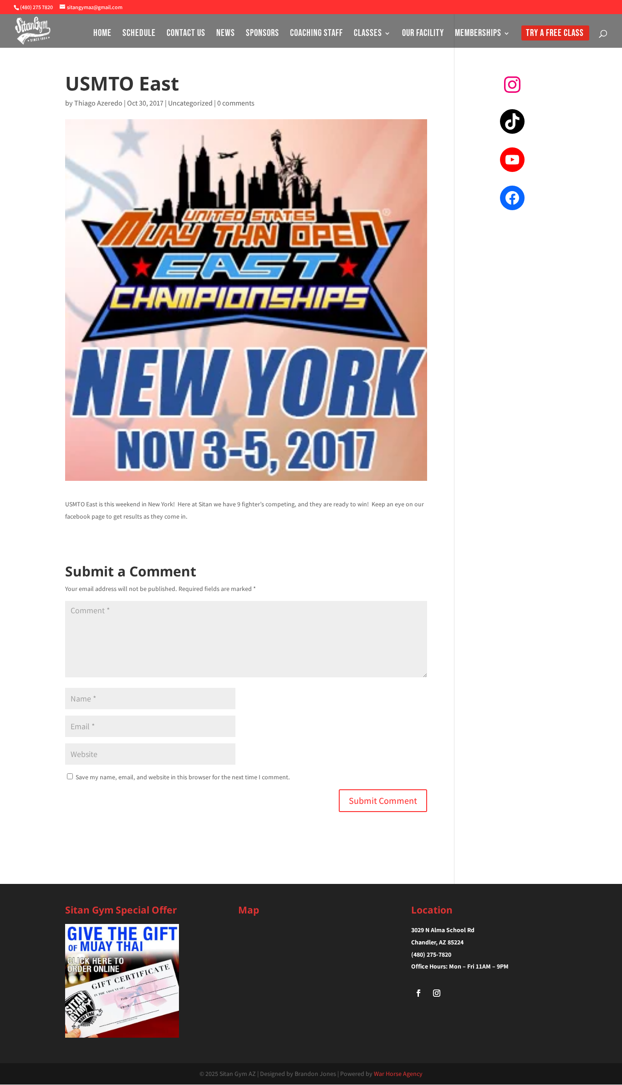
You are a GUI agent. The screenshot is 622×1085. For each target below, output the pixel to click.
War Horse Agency (398, 1074)
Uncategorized (190, 103)
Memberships (478, 34)
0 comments (236, 103)
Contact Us (186, 34)
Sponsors (262, 34)
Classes (368, 34)
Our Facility (423, 34)
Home (102, 34)
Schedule (139, 34)
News (225, 34)
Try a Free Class (555, 34)
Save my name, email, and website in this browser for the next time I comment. (183, 777)
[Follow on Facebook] (418, 993)
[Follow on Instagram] (436, 993)
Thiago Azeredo (98, 103)
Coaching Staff (316, 34)
